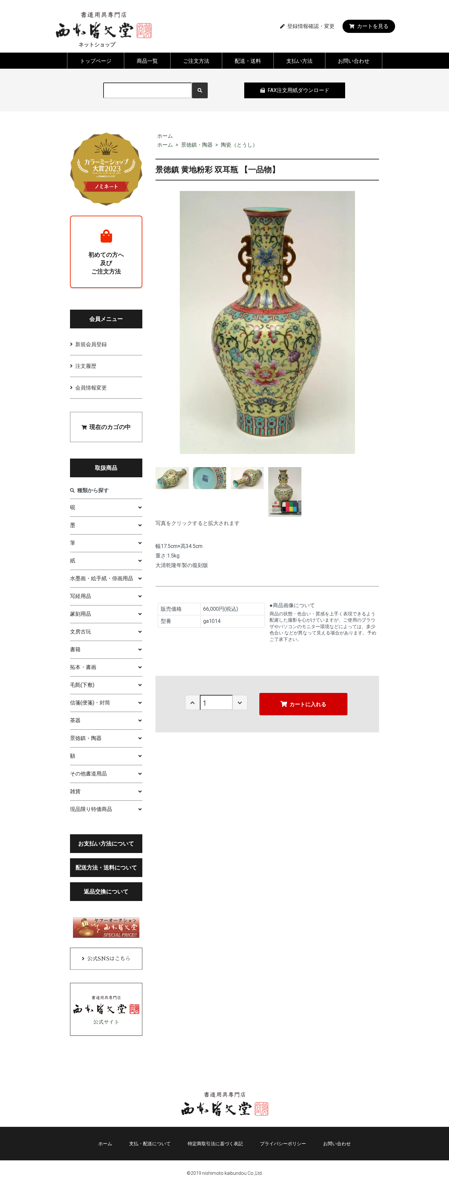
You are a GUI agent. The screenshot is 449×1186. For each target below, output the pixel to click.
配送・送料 (248, 61)
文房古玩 (80, 632)
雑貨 (75, 791)
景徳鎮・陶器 (197, 145)
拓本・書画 (83, 667)
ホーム (165, 136)
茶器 (75, 720)
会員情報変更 (91, 388)
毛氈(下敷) (82, 685)
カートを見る (373, 26)
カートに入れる (308, 704)
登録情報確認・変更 (311, 26)
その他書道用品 (88, 774)
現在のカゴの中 (110, 426)
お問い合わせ (353, 61)
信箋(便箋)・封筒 (90, 703)
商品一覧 (147, 61)
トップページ (95, 61)
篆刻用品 (80, 614)
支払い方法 (299, 61)
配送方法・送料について (106, 867)
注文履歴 (85, 366)
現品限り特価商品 (91, 809)
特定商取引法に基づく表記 (215, 1143)
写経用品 (80, 596)
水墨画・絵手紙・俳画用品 (101, 578)
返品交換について (106, 891)
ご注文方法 (196, 61)
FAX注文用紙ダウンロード (298, 90)
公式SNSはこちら (108, 958)
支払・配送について (150, 1143)
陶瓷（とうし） (239, 145)
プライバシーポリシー (283, 1143)
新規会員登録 (91, 344)
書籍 (75, 649)
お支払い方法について (106, 843)
